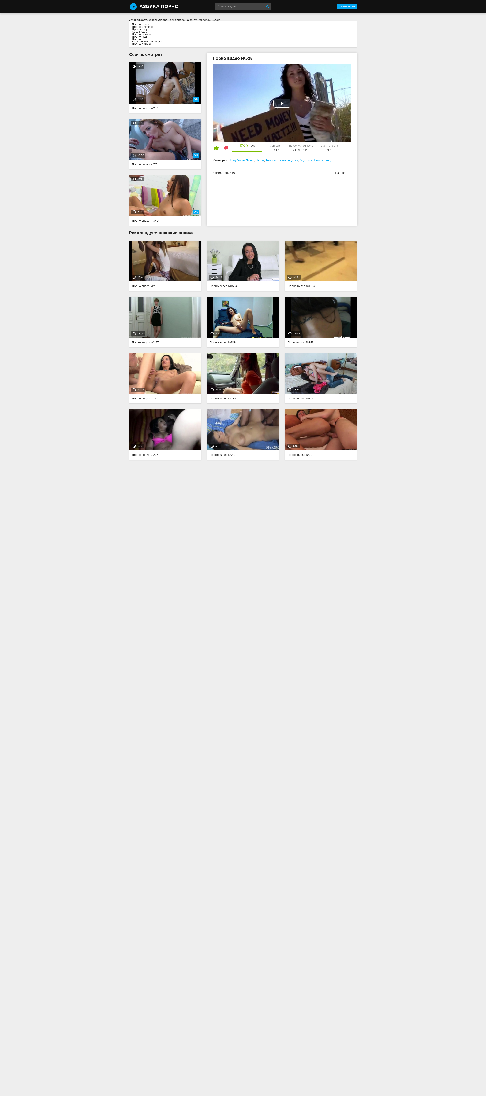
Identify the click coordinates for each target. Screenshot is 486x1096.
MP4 (329, 150)
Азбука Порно (158, 7)
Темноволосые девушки (282, 160)
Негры (260, 160)
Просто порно (141, 29)
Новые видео (347, 7)
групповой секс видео (170, 20)
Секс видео (139, 32)
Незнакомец (322, 160)
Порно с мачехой (143, 27)
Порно (136, 39)
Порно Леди (140, 37)
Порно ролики (142, 34)
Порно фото (140, 24)
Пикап (250, 160)
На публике (237, 160)
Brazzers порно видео (147, 42)
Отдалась (306, 160)
